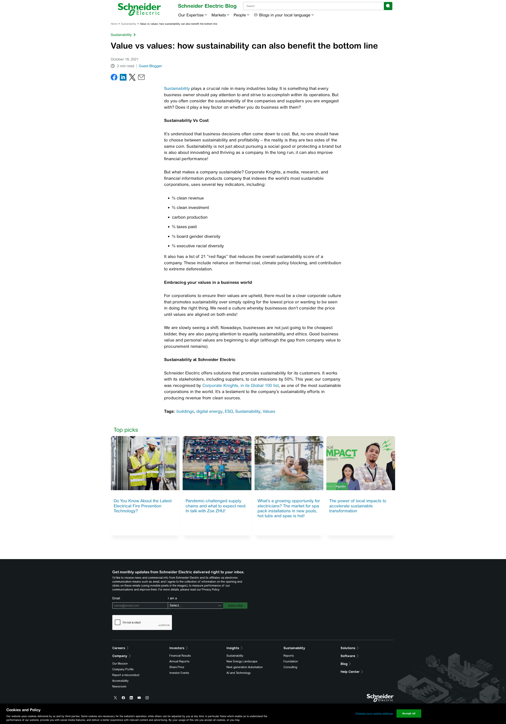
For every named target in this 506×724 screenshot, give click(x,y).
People (240, 15)
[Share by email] (141, 78)
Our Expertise (191, 15)
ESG (229, 411)
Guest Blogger (150, 66)
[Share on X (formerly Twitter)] (132, 78)
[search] (388, 6)
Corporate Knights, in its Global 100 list (240, 385)
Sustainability (128, 23)
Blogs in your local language (284, 15)
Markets (218, 15)
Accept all (408, 713)
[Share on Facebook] (114, 78)
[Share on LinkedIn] (123, 78)
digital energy (209, 411)
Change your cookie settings (374, 713)
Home (114, 23)
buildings (185, 411)
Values (269, 411)
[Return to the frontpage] (139, 9)
